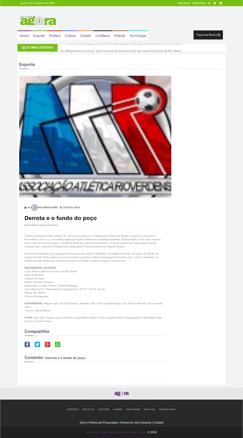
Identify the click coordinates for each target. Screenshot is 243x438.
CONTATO (199, 3)
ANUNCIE (184, 3)
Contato (158, 422)
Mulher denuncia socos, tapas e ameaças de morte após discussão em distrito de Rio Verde (123, 47)
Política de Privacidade (103, 422)
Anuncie (146, 422)
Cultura (70, 36)
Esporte (39, 36)
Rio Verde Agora (47, 207)
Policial (119, 36)
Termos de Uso (130, 422)
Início (83, 422)
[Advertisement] (200, 123)
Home (24, 36)
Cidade (85, 36)
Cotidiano (102, 36)
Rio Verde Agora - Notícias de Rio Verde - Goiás (116, 432)
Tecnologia (137, 36)
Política (54, 36)
